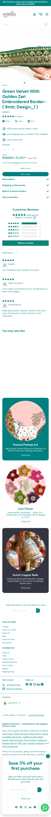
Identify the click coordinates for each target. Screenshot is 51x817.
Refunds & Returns (9, 662)
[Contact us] (45, 808)
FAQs (4, 656)
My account (7, 643)
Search (5, 668)
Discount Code (8, 639)
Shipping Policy (8, 672)
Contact (5, 627)
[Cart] (41, 14)
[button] (8, 116)
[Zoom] (47, 76)
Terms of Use (7, 665)
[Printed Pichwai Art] (25, 421)
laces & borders (16, 740)
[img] (8, 260)
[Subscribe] (40, 789)
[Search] (46, 24)
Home (4, 85)
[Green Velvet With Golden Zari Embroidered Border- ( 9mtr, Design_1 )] (19, 358)
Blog (4, 636)
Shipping (16, 163)
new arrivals (7, 734)
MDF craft (22, 743)
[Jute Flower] (25, 485)
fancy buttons (30, 740)
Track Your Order (9, 630)
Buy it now (25, 174)
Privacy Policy (8, 659)
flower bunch (35, 734)
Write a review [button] (25, 243)
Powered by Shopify (36, 715)
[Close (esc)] (48, 756)
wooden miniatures (36, 743)
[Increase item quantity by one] (13, 149)
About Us (6, 653)
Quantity (6, 145)
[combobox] (25, 24)
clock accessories (10, 746)
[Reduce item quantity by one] (4, 149)
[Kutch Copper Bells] (25, 551)
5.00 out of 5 (32, 215)
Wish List (6, 633)
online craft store (21, 734)
